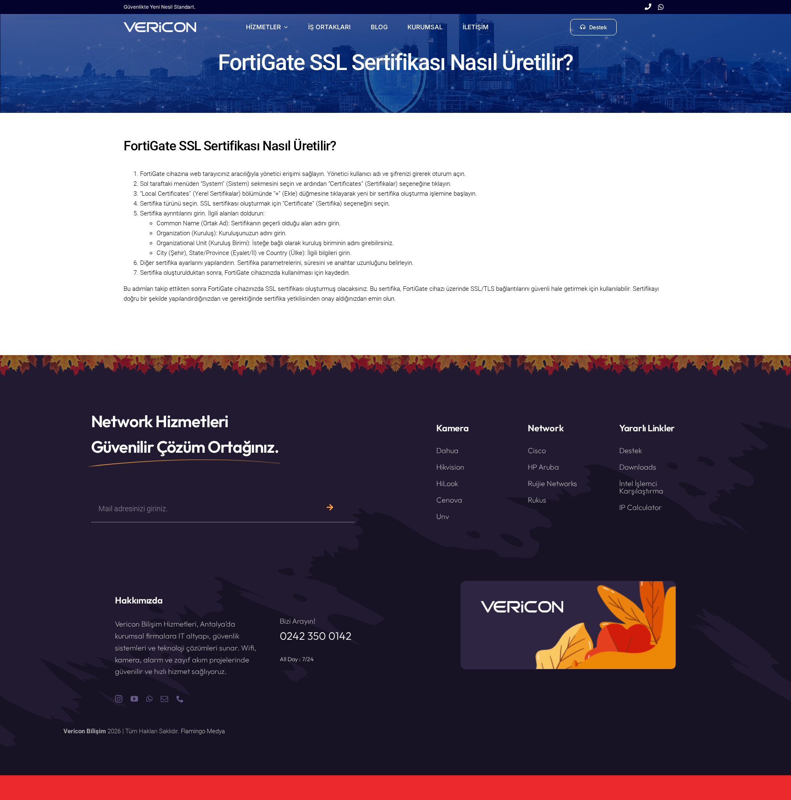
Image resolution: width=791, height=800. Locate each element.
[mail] (164, 698)
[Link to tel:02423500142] (648, 7)
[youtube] (134, 698)
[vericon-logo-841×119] (160, 25)
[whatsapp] (149, 698)
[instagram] (118, 698)
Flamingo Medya (203, 731)
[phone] (180, 698)
